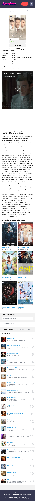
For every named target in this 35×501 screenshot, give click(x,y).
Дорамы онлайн (8, 329)
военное (16, 329)
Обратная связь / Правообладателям (23, 498)
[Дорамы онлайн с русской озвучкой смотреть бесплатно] (9, 4)
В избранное (18, 45)
